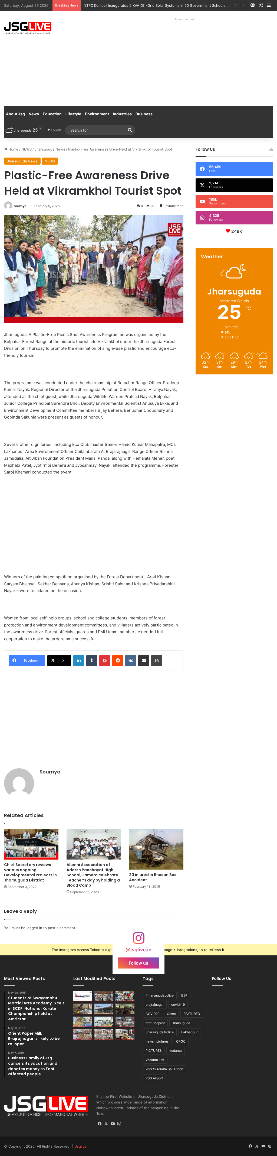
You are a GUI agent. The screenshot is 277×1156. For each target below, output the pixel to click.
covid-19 (178, 1004)
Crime (171, 1014)
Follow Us (221, 978)
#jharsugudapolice (160, 995)
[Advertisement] (186, 61)
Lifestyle (73, 114)
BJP (184, 995)
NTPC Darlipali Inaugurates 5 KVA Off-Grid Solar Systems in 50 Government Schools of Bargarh (164, 5)
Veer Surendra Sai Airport (164, 1069)
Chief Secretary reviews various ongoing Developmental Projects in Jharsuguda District (30, 872)
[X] (106, 1124)
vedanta (175, 1051)
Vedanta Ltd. (155, 1060)
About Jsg (15, 114)
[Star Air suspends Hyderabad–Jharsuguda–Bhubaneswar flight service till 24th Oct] (103, 1009)
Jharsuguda (181, 1023)
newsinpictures (157, 1041)
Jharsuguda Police (160, 1032)
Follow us (138, 963)
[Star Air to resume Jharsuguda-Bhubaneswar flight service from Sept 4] (82, 996)
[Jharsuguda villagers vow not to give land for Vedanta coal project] (125, 1009)
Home (12, 149)
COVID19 (152, 1014)
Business (144, 114)
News (34, 114)
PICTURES (154, 1051)
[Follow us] (138, 940)
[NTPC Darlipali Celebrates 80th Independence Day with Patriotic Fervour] (103, 1022)
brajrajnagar (155, 1004)
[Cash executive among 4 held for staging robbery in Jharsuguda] (125, 996)
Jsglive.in (83, 1146)
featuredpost (155, 1023)
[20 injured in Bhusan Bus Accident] (156, 849)
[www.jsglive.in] (27, 28)
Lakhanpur (189, 1032)
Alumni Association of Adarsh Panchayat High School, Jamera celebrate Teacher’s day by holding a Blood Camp (93, 875)
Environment (97, 114)
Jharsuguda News (50, 149)
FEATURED (191, 1014)
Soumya (20, 206)
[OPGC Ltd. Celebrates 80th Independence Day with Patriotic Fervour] (82, 1022)
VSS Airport (154, 1078)
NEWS (26, 149)
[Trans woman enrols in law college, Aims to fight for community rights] (82, 1009)
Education (52, 114)
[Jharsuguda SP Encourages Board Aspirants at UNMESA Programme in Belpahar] (82, 1034)
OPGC (181, 1041)
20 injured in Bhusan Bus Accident (152, 877)
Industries (122, 114)
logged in (34, 928)
